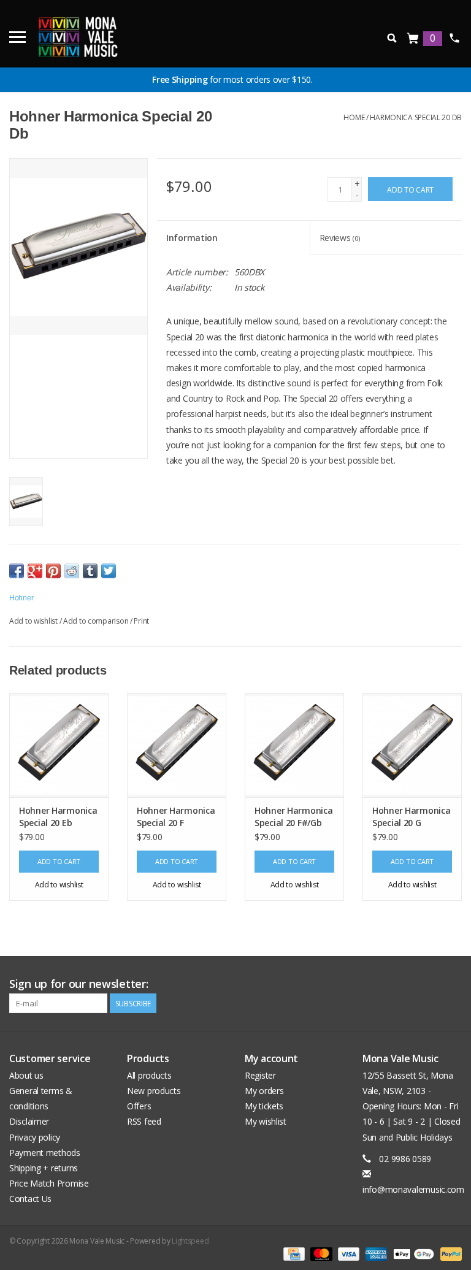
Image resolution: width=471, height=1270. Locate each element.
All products (149, 1075)
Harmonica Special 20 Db (416, 117)
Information (192, 237)
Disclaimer (29, 1121)
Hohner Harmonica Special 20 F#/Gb (294, 816)
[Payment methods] (292, 1253)
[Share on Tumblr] (90, 571)
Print (141, 621)
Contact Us (30, 1198)
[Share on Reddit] (71, 571)
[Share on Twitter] (108, 571)
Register (260, 1075)
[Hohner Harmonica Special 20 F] (176, 745)
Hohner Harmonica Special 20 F (176, 816)
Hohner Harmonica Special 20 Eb (58, 816)
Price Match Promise (49, 1183)
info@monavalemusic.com (413, 1189)
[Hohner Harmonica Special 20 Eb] (59, 745)
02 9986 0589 (454, 38)
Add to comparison (96, 621)
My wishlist (265, 1121)
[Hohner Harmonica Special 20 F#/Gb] (294, 745)
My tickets (264, 1106)
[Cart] (413, 39)
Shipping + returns (43, 1168)
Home (353, 117)
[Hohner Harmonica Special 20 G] (412, 745)
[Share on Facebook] (16, 571)
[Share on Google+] (35, 571)
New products (154, 1090)
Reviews (340, 237)
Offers (139, 1106)
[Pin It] (53, 571)
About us (26, 1075)
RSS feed (144, 1121)
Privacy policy (34, 1137)
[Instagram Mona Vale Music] (452, 984)
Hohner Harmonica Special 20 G (411, 816)
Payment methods (44, 1152)
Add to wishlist (33, 621)
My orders (264, 1090)
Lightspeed (190, 1241)
